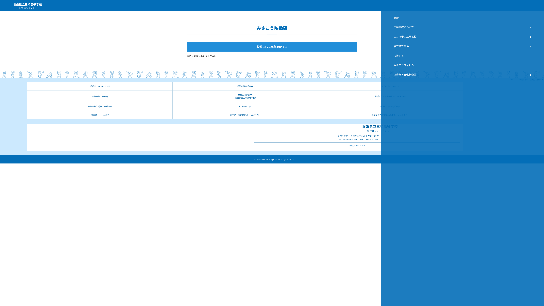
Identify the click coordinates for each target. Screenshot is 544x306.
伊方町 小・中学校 (100, 115)
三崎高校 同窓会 (100, 96)
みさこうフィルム (404, 65)
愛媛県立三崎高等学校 (27, 4)
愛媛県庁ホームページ (100, 86)
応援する (399, 55)
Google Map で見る (357, 145)
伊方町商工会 (245, 106)
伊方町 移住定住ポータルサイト (245, 115)
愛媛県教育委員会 (245, 86)
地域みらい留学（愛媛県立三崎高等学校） (245, 96)
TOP (396, 17)
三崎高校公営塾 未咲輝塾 (100, 106)
